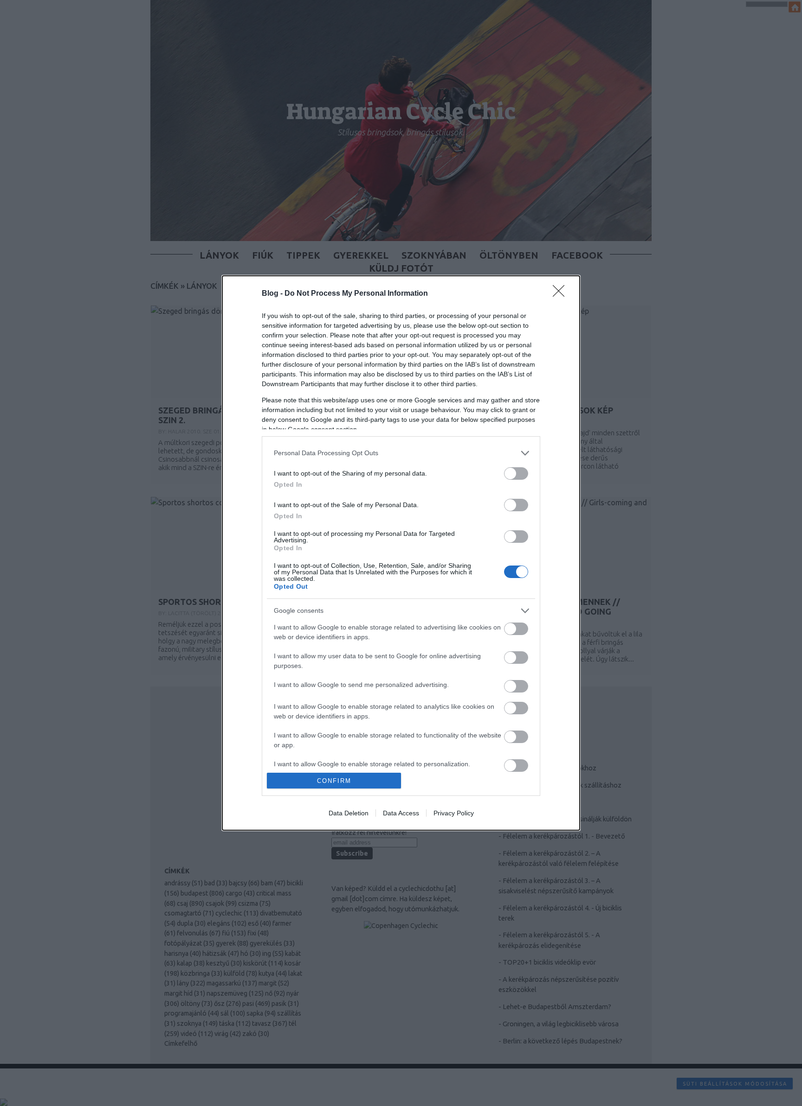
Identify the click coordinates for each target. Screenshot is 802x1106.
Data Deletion (349, 813)
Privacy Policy (453, 813)
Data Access (401, 813)
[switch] (516, 473)
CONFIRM (334, 780)
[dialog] (401, 553)
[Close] (561, 294)
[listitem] (401, 453)
